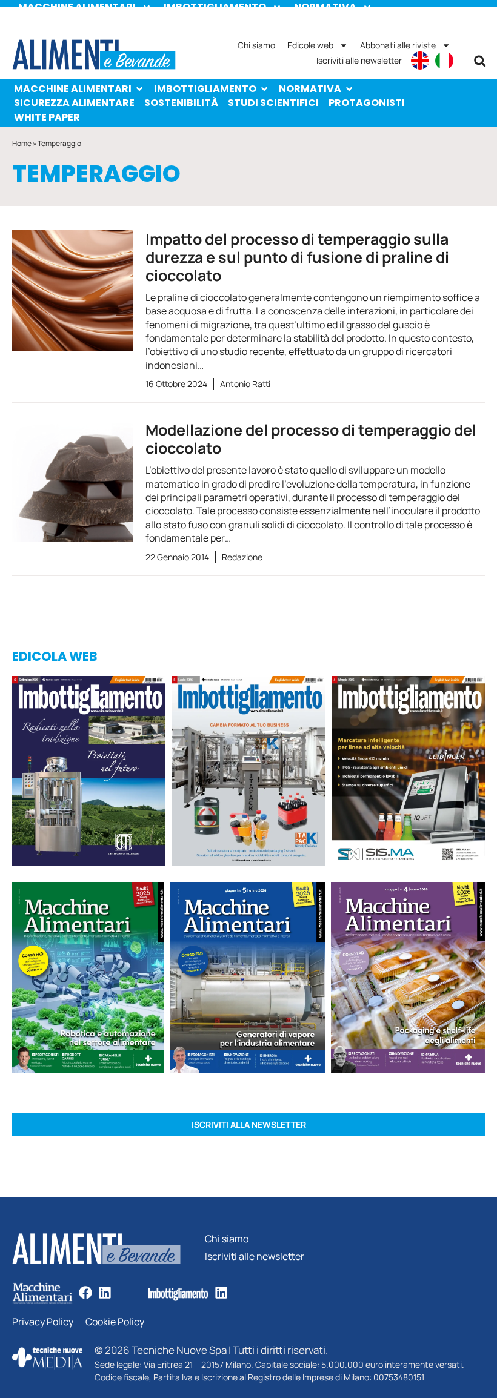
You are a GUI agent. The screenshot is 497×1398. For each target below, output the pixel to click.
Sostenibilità (181, 103)
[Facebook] (85, 1292)
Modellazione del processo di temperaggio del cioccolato (310, 439)
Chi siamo (256, 45)
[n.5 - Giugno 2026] (247, 979)
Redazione (242, 557)
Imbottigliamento (205, 89)
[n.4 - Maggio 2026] (408, 773)
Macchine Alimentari (73, 89)
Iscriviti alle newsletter (359, 60)
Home (22, 143)
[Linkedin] (105, 1292)
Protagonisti (367, 103)
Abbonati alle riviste (398, 45)
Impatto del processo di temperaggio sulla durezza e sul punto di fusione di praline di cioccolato (297, 257)
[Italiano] (444, 60)
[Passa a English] (420, 60)
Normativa (310, 89)
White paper (47, 117)
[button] (480, 61)
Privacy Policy (42, 1322)
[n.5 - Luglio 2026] (248, 773)
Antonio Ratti (245, 383)
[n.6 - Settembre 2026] (88, 773)
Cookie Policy (114, 1322)
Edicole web (310, 45)
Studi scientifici (273, 103)
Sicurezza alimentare (74, 103)
